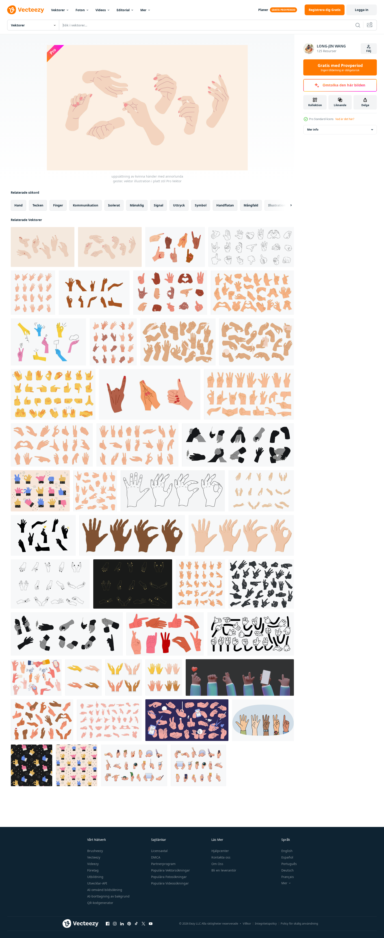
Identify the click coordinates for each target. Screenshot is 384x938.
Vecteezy (93, 857)
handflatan (225, 205)
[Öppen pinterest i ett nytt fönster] (129, 923)
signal (158, 205)
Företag (93, 870)
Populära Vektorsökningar (170, 870)
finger (58, 205)
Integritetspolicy (266, 923)
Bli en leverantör (223, 870)
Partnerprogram (163, 864)
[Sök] (357, 25)
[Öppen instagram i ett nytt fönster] (115, 923)
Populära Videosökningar (170, 883)
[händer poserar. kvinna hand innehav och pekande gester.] (200, 584)
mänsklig (137, 205)
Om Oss (217, 864)
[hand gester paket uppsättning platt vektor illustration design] (186, 720)
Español (287, 857)
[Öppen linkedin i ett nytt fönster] (122, 923)
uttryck (179, 205)
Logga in (361, 10)
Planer (263, 10)
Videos (100, 10)
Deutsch (287, 870)
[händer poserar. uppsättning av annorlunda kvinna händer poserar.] (261, 490)
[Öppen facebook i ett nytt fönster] (107, 923)
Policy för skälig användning (299, 923)
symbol (200, 205)
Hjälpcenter (220, 851)
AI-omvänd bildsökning (104, 890)
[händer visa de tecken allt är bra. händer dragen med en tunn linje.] (173, 490)
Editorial (123, 10)
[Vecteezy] (25, 9)
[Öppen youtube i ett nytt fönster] (150, 923)
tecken (38, 205)
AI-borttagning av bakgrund (108, 896)
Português (289, 864)
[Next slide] (287, 205)
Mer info (312, 129)
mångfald (251, 205)
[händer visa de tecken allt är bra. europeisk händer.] (241, 535)
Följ (368, 51)
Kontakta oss (220, 857)
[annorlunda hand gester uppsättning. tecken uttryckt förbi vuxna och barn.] (67, 634)
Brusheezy (95, 851)
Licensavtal (159, 851)
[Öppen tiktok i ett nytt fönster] (136, 923)
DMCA (155, 857)
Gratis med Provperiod (340, 67)
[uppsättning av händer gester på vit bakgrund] (83, 677)
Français (287, 877)
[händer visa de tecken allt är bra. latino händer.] (132, 535)
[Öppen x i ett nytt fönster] (143, 923)
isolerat (114, 205)
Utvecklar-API (97, 883)
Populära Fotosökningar (169, 877)
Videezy (93, 864)
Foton (80, 10)
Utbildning (95, 877)
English (287, 851)
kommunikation (85, 205)
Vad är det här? (344, 119)
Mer (143, 10)
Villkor (247, 923)
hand (18, 205)
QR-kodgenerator (100, 903)
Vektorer (58, 10)
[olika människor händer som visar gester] (263, 720)
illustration (276, 205)
